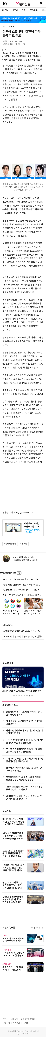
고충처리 (6, 1023)
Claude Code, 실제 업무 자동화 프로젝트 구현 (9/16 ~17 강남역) (21, 53)
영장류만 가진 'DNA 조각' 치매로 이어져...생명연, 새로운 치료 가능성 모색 (24, 779)
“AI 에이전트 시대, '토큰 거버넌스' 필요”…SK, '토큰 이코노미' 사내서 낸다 (13, 869)
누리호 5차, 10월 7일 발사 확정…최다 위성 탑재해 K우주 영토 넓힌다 (24, 760)
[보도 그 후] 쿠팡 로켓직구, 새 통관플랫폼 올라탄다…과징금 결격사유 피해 (13, 854)
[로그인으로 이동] (41, 3)
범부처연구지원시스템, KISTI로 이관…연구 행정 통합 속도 (24, 769)
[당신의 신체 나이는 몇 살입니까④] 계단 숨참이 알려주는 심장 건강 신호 (24, 741)
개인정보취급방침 (28, 1019)
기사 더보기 (28, 557)
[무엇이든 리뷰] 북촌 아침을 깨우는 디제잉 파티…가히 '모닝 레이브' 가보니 (13, 837)
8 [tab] (32, 695)
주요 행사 (7, 663)
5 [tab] (24, 695)
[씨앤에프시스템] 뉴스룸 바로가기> (32, 531)
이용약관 (14, 1019)
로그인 (5, 1019)
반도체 (15, 10)
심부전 (24, 543)
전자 (24, 10)
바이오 (11, 26)
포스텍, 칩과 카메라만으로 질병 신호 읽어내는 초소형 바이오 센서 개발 (24, 750)
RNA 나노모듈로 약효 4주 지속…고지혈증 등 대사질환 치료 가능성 (24, 788)
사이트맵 (16, 1023)
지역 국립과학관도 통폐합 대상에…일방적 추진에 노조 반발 (24, 732)
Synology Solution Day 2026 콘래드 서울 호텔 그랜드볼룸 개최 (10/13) (23, 630)
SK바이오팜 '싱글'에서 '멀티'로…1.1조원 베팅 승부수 (24, 722)
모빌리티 (34, 10)
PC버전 (26, 1023)
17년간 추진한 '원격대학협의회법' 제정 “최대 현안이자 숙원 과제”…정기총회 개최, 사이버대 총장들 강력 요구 (13, 902)
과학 (4, 26)
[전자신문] (23, 3)
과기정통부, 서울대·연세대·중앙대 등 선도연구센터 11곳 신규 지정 (24, 797)
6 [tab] (27, 695)
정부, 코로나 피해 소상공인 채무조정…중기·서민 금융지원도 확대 (12, 885)
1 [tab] (14, 695)
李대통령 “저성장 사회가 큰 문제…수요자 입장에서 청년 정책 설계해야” (13, 823)
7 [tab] (29, 695)
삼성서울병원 (10, 543)
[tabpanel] (23, 680)
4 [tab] (21, 695)
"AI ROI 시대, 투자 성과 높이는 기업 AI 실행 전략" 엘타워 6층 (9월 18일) (23, 636)
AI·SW (5, 10)
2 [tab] (16, 695)
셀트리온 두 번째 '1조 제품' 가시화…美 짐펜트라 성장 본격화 (24, 713)
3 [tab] (19, 695)
